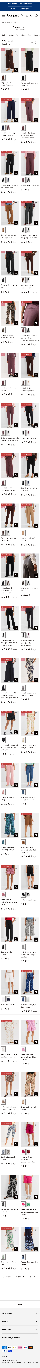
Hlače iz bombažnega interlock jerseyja (8, 134)
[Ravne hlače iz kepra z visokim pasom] (10, 516)
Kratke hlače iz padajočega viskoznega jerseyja (9, 902)
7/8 (17, 35)
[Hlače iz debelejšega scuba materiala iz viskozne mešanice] (30, 110)
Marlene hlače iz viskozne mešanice (29, 84)
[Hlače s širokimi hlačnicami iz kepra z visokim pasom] (10, 566)
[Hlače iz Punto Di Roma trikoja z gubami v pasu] (30, 213)
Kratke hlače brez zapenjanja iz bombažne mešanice (29, 849)
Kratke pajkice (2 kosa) (28, 900)
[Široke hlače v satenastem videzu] (10, 1239)
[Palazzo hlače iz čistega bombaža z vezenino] (10, 1032)
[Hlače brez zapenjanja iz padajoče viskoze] (30, 670)
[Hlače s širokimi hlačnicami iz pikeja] (10, 465)
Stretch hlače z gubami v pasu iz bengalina (9, 186)
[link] (8, 1276)
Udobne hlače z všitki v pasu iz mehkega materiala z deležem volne (30, 337)
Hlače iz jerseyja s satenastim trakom (7, 336)
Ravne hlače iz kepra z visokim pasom (8, 539)
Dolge (4, 35)
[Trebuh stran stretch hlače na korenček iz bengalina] (10, 415)
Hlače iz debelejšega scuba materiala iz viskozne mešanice (28, 135)
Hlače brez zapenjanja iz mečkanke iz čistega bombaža (29, 954)
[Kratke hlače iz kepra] (10, 982)
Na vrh (20, 1304)
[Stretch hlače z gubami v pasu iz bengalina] (10, 163)
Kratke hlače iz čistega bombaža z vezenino (8, 1108)
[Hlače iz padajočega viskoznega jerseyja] (10, 825)
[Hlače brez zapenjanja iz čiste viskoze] (30, 982)
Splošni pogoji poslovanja (9, 1360)
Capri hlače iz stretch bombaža (8, 1158)
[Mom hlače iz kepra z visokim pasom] (30, 263)
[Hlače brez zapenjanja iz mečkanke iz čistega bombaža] (30, 929)
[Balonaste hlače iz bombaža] (10, 929)
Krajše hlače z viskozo (28, 438)
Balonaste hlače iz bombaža (7, 953)
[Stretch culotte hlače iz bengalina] (30, 465)
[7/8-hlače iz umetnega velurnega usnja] (10, 213)
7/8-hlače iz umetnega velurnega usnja (8, 236)
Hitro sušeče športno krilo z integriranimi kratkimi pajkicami (10, 747)
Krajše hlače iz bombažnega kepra (7, 84)
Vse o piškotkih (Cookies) (31, 1362)
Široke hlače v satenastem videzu (10, 1263)
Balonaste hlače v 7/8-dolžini (28, 539)
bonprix (8, 1357)
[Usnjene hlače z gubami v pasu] (30, 566)
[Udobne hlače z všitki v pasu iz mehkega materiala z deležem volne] (30, 313)
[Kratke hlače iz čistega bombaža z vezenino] (10, 1084)
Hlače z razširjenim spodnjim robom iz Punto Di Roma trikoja (9, 642)
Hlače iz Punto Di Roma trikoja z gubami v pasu (29, 236)
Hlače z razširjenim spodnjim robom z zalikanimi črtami (27, 643)
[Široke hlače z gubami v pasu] (10, 263)
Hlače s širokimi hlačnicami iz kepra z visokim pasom (8, 590)
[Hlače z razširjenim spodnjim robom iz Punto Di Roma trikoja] (10, 618)
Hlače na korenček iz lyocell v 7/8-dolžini (28, 798)
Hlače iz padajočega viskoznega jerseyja (7, 848)
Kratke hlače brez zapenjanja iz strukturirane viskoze (28, 1159)
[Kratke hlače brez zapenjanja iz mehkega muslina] (30, 1032)
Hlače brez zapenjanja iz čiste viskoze (29, 1005)
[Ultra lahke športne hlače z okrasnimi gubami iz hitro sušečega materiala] (10, 670)
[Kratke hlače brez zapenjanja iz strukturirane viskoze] (30, 1134)
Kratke (11, 35)
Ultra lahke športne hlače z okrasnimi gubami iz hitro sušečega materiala (9, 695)
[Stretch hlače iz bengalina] (30, 163)
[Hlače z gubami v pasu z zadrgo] (10, 365)
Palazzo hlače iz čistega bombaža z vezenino (9, 1055)
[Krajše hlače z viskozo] (30, 415)
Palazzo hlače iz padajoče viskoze (29, 1263)
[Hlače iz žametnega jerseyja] (10, 775)
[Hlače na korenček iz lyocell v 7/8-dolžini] (30, 775)
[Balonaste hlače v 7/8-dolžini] (30, 516)
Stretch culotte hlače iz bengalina (29, 489)
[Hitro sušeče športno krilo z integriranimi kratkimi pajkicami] (10, 723)
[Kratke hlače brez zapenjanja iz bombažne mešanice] (30, 825)
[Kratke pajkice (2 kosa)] (30, 877)
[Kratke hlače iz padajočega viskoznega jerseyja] (10, 877)
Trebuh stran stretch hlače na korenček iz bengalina (10, 439)
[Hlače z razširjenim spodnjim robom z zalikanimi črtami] (30, 618)
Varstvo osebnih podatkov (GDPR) (11, 1362)
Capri (30, 35)
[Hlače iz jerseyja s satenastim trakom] (10, 313)
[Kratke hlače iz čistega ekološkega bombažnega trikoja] (30, 1187)
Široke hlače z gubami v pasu (9, 286)
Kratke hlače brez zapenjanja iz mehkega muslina (28, 1057)
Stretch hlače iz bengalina (30, 185)
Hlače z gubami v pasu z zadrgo (9, 389)
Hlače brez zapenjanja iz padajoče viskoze (29, 694)
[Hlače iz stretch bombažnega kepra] (30, 365)
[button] (36, 15)
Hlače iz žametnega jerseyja (7, 798)
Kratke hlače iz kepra (8, 1004)
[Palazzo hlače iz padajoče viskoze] (30, 1239)
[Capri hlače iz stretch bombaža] (10, 1134)
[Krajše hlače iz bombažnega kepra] (10, 60)
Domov (4, 22)
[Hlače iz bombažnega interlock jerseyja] (10, 110)
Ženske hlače (12, 22)
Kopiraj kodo (26, 9)
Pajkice (23, 35)
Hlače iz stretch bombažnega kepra (27, 389)
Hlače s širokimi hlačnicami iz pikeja (8, 489)
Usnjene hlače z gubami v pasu (29, 589)
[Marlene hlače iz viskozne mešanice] (30, 60)
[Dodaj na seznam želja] (16, 51)
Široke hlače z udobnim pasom (29, 1108)
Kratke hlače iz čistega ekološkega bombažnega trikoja (29, 1212)
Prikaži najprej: (7, 41)
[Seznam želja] (31, 15)
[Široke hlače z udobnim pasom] (30, 1084)
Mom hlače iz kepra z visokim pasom (28, 286)
